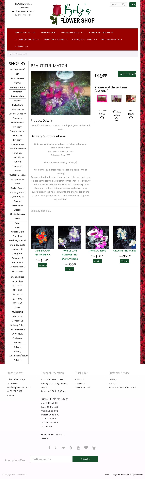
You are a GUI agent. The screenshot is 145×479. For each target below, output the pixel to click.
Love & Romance (17, 148)
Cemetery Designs (17, 168)
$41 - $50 (17, 285)
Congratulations (17, 131)
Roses (17, 227)
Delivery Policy (17, 325)
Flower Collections (26, 39)
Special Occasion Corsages (17, 116)
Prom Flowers (48, 32)
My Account (18, 333)
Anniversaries (17, 122)
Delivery (17, 347)
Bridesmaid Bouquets (17, 251)
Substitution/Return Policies (17, 358)
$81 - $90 (17, 303)
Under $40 (17, 281)
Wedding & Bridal (111, 39)
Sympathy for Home (17, 181)
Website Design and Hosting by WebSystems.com (124, 474)
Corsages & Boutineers (17, 260)
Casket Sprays (17, 188)
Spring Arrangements (73, 32)
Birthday (17, 127)
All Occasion (17, 109)
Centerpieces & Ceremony (17, 269)
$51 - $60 (17, 290)
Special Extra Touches (17, 234)
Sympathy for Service (17, 198)
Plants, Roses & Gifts (83, 39)
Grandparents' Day (25, 32)
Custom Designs (17, 174)
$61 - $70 (17, 294)
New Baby (17, 153)
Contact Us (21, 46)
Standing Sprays (17, 192)
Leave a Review (17, 329)
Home (11, 54)
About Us (17, 316)
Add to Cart (128, 74)
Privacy (17, 351)
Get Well (17, 135)
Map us (10, 395)
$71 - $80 (17, 298)
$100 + (17, 307)
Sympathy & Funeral (55, 39)
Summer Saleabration (101, 32)
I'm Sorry (17, 140)
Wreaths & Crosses (17, 207)
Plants (18, 223)
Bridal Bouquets (17, 245)
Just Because (17, 144)
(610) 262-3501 (24, 15)
